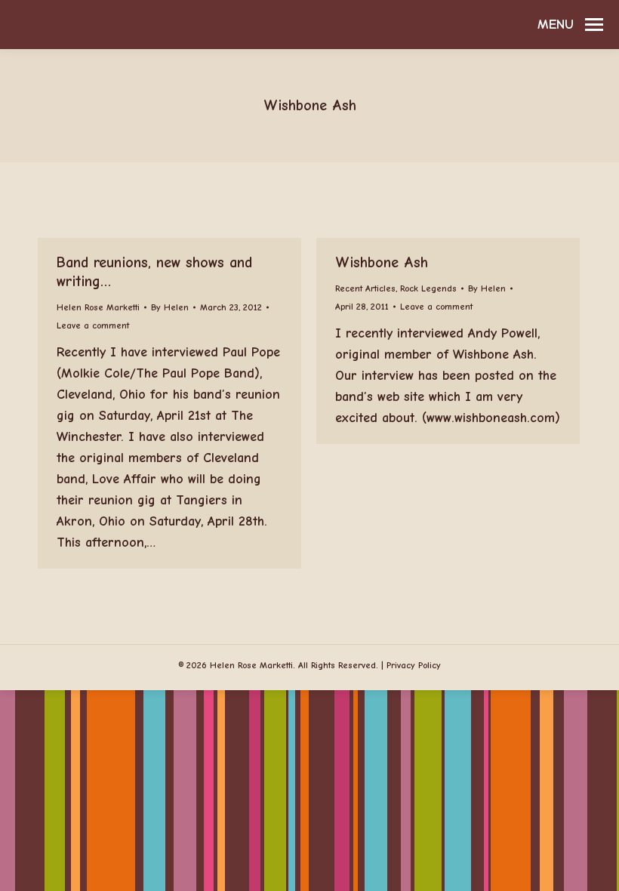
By (170, 307)
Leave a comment (93, 325)
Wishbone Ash (381, 262)
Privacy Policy (413, 665)
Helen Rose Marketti (98, 307)
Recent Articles (365, 288)
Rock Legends (428, 288)
